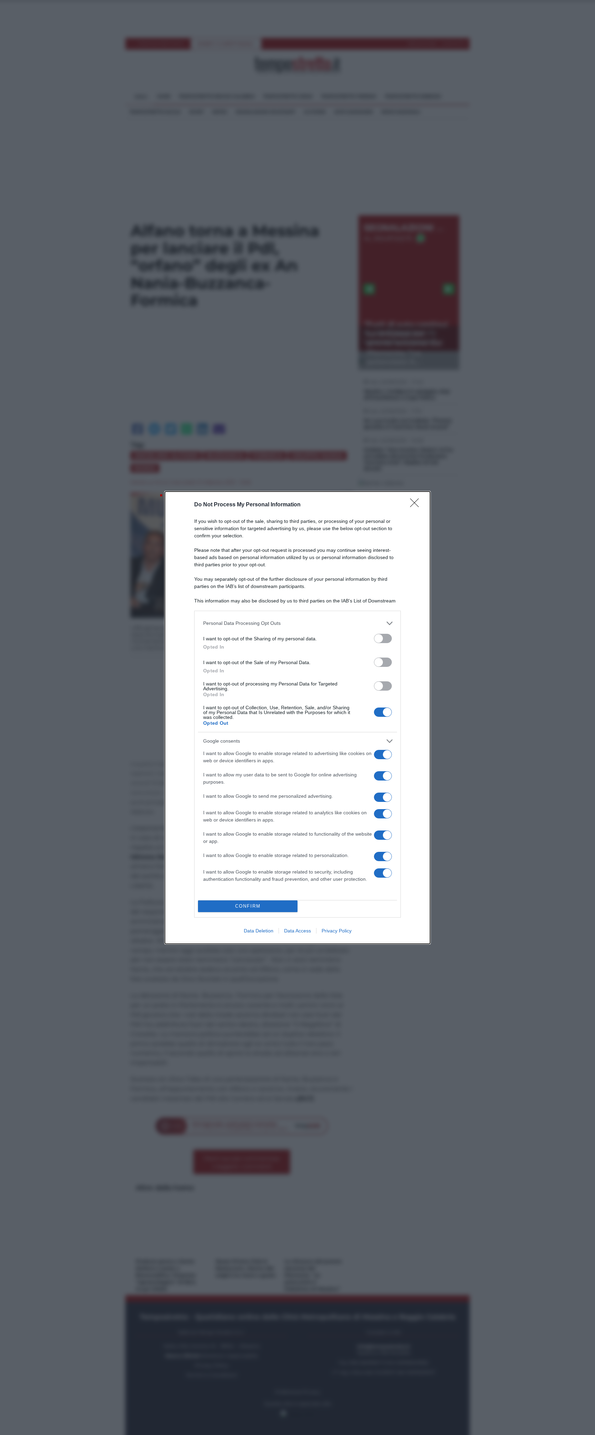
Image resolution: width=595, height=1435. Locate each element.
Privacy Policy (337, 930)
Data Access (297, 930)
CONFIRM (248, 906)
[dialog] (297, 718)
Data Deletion (258, 930)
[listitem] (297, 623)
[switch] (383, 638)
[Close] (416, 505)
